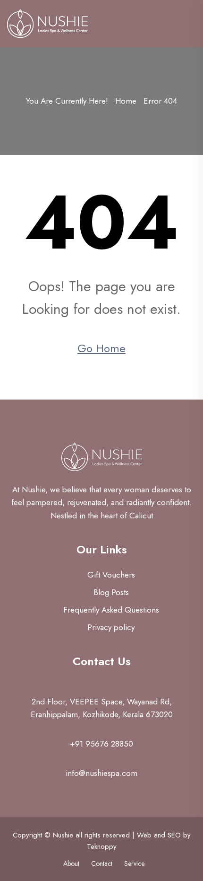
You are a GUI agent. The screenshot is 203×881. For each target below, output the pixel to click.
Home (125, 101)
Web (144, 835)
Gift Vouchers (111, 574)
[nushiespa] (47, 22)
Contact (101, 863)
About (71, 863)
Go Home (101, 348)
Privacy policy (111, 627)
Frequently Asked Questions (111, 609)
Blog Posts (111, 592)
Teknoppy (102, 846)
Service (134, 863)
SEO (174, 835)
